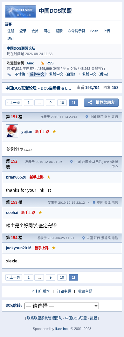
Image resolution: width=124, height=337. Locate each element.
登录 (22, 31)
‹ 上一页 (13, 103)
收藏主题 (85, 291)
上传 (106, 31)
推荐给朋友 (105, 102)
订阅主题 (64, 291)
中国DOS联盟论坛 (21, 48)
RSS (49, 63)
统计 (10, 38)
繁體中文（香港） (96, 74)
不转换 (20, 74)
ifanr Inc (61, 329)
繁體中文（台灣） (63, 74)
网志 (47, 31)
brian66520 (16, 177)
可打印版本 (41, 291)
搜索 (59, 31)
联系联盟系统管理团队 (44, 318)
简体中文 (37, 74)
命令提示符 (76, 31)
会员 (34, 31)
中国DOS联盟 (76, 318)
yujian (26, 131)
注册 (10, 31)
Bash (94, 31)
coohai (12, 212)
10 (62, 103)
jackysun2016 (18, 248)
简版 (93, 318)
